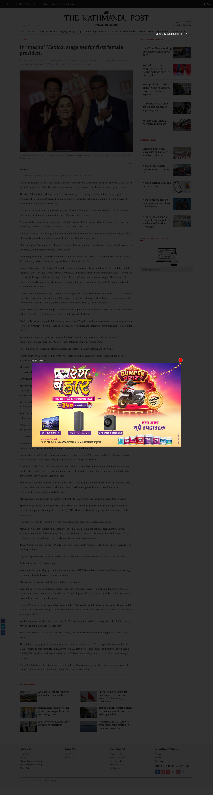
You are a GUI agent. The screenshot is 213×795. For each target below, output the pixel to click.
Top (207, 773)
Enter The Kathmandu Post (170, 33)
